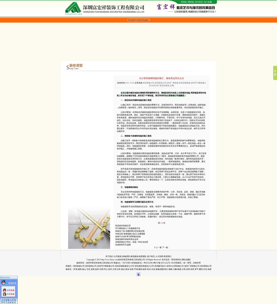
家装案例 (134, 256)
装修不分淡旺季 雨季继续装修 (128, 236)
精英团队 (143, 256)
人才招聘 (159, 256)
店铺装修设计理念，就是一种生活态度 (131, 242)
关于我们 (109, 256)
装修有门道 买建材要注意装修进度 (130, 231)
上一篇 (158, 247)
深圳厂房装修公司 (192, 266)
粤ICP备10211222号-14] (163, 263)
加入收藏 (208, 2)
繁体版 (191, 2)
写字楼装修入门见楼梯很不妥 (127, 228)
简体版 (184, 2)
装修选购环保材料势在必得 (126, 239)
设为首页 (199, 2)
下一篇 (165, 247)
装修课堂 (126, 256)
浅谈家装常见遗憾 (123, 245)
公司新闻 (118, 256)
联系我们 (168, 256)
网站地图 (186, 259)
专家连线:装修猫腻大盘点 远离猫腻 (130, 234)
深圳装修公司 (79, 266)
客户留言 (151, 256)
